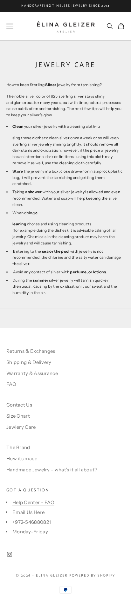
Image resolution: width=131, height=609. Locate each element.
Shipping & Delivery (29, 362)
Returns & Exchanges (30, 351)
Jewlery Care (21, 427)
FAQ (11, 384)
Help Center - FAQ (33, 502)
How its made (22, 458)
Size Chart (18, 416)
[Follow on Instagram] (9, 554)
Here (39, 512)
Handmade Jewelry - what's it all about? (52, 470)
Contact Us (19, 405)
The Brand (18, 447)
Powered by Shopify (92, 575)
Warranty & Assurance (32, 373)
